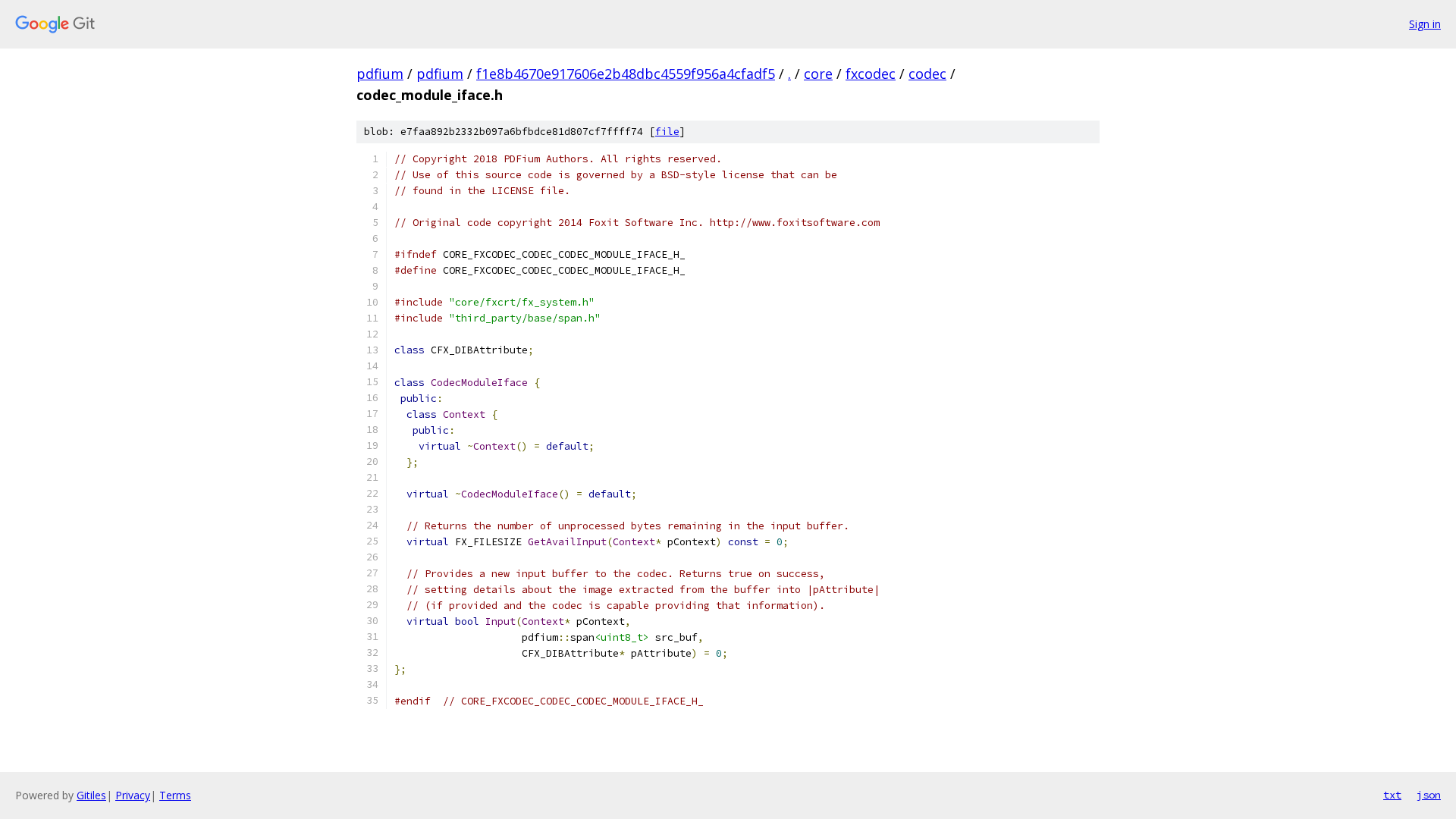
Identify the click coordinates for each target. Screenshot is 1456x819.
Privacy (132, 795)
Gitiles (91, 795)
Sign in (1425, 24)
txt (1392, 795)
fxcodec (871, 73)
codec (927, 73)
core (818, 73)
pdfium (379, 73)
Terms (175, 795)
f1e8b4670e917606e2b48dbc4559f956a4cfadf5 (625, 73)
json (1429, 795)
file (667, 131)
